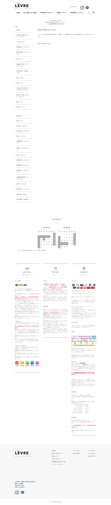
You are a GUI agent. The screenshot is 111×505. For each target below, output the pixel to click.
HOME (18, 12)
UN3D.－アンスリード (21, 184)
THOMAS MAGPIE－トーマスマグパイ (22, 178)
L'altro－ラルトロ (20, 155)
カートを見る (91, 453)
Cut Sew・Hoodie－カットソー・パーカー (22, 35)
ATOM (77, 453)
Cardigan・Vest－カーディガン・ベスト (22, 65)
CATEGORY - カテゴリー (46, 12)
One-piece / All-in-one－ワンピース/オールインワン (22, 89)
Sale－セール (19, 120)
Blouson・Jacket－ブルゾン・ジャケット (22, 95)
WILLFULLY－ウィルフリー (22, 189)
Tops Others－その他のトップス (22, 71)
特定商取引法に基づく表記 (59, 461)
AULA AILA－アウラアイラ (22, 131)
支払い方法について (57, 459)
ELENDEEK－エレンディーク (22, 142)
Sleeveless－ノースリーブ (22, 47)
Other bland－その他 (21, 194)
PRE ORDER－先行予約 (22, 199)
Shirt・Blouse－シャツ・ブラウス (22, 53)
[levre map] (30, 469)
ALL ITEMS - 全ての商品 (30, 12)
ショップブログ (77, 450)
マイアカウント (74, 6)
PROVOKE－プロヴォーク (22, 165)
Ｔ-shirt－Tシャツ (20, 42)
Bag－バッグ (19, 102)
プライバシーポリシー (57, 464)
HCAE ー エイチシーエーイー (22, 149)
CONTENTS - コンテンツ (76, 12)
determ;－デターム (20, 136)
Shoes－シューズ (20, 107)
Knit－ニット (19, 59)
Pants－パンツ (19, 83)
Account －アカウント (21, 126)
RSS (74, 453)
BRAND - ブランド (61, 12)
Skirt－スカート (20, 78)
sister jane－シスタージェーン (22, 171)
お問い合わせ (91, 456)
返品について (55, 456)
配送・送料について (57, 453)
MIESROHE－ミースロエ (22, 160)
